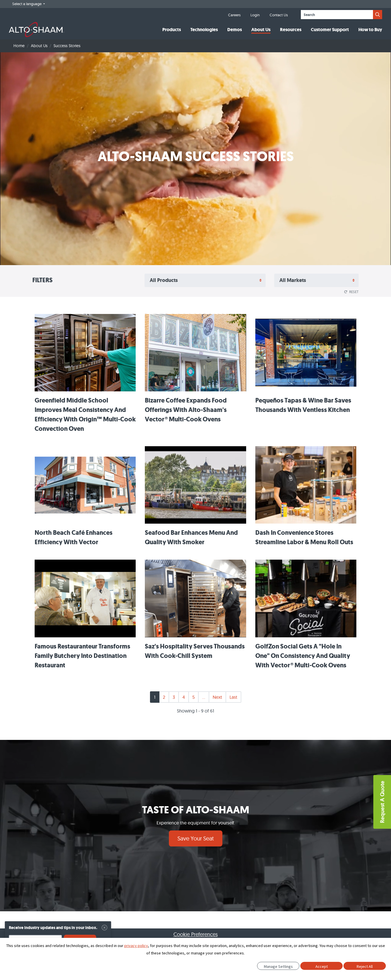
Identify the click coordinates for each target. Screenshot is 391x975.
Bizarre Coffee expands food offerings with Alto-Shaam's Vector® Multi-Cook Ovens (186, 409)
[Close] (104, 927)
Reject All (365, 966)
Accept (321, 966)
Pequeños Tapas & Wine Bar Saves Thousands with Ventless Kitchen (303, 405)
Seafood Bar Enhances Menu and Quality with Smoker (191, 537)
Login (255, 15)
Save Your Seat (195, 838)
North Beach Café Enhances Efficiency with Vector (73, 537)
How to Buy (370, 30)
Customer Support (330, 30)
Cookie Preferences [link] (195, 934)
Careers (234, 15)
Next (217, 697)
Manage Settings (278, 966)
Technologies (204, 30)
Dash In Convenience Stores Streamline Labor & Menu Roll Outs (304, 537)
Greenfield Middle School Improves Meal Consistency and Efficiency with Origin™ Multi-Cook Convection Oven (85, 414)
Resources (290, 30)
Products (171, 30)
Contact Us (279, 15)
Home (19, 45)
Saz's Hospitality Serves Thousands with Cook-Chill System (195, 651)
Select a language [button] (27, 3)
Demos (234, 30)
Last (233, 697)
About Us (260, 30)
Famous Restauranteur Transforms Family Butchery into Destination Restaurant (82, 655)
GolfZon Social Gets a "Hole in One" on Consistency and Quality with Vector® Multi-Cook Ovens (302, 655)
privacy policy (136, 945)
